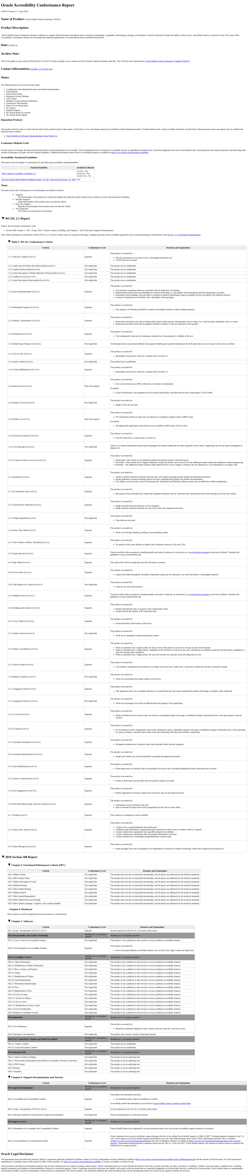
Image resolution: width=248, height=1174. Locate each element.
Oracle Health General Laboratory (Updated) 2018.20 (167, 61)
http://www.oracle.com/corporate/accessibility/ (130, 152)
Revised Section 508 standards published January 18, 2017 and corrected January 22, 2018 (39, 179)
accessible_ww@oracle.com (41, 69)
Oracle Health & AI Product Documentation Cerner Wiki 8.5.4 (31, 136)
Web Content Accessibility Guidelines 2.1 (19, 173)
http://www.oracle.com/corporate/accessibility (82, 1162)
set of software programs (199, 552)
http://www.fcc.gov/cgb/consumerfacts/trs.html (131, 1141)
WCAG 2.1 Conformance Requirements (184, 235)
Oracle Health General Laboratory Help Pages (172, 1103)
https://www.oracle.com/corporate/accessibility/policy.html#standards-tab (165, 1159)
